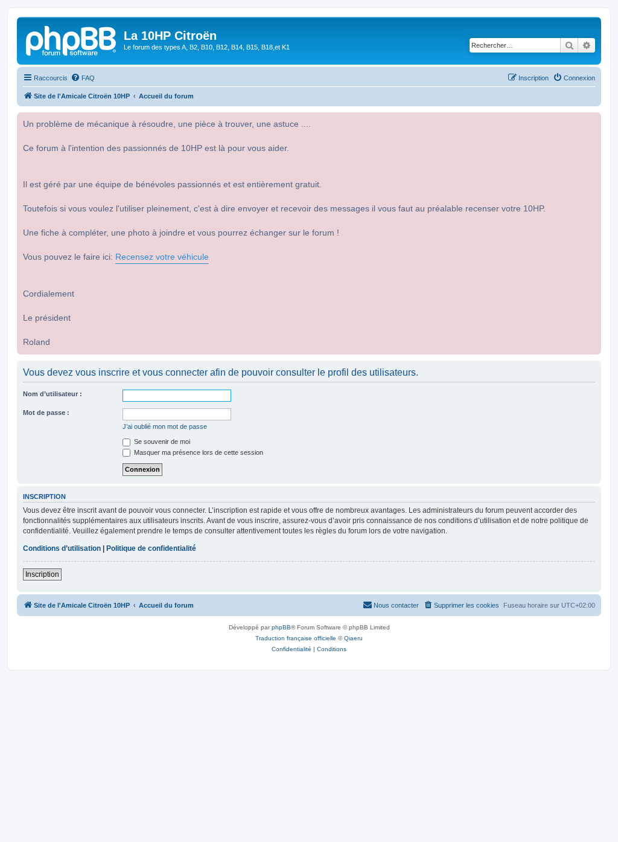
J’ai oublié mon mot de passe (165, 426)
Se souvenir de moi (161, 441)
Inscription (42, 574)
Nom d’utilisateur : (52, 393)
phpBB (281, 627)
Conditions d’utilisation (62, 548)
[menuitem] (83, 78)
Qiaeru (353, 638)
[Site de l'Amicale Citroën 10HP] (72, 39)
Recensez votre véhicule (162, 257)
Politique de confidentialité (151, 548)
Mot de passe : (46, 412)
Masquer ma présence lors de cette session (197, 452)
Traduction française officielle (295, 638)
